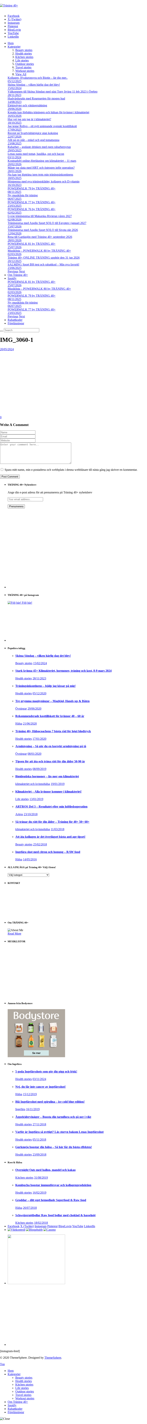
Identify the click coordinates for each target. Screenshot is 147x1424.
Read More (14, 933)
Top (2, 1364)
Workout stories (24, 70)
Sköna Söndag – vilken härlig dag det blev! (34, 84)
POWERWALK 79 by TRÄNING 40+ (32, 188)
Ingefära (20, 1109)
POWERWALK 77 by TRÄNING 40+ (32, 202)
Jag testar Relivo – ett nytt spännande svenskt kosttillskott (42, 126)
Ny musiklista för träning (23, 195)
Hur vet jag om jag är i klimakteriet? (29, 119)
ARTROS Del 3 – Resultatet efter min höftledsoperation (51, 806)
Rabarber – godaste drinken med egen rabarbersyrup (39, 147)
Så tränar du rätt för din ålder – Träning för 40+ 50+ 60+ (52, 821)
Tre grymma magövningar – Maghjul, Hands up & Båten (52, 701)
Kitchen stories (24, 57)
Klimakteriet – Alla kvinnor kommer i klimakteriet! (48, 791)
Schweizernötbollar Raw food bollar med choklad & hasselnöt (55, 1215)
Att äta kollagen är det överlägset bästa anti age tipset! (50, 836)
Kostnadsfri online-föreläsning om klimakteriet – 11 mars (42, 160)
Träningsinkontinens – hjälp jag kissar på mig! (45, 686)
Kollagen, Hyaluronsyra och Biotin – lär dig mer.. (38, 77)
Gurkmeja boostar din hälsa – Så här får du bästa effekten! (53, 1147)
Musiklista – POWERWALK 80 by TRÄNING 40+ (39, 250)
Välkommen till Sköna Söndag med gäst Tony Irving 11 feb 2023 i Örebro (52, 91)
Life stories (22, 60)
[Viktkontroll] (16, 1229)
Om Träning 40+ (18, 274)
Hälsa (18, 723)
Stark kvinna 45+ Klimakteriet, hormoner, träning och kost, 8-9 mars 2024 (63, 670)
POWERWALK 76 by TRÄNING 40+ (32, 209)
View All (20, 74)
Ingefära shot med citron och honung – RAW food (47, 852)
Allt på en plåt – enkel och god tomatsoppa (33, 140)
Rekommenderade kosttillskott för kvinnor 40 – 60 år (49, 716)
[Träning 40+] (9, 5)
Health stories (23, 53)
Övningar (21, 708)
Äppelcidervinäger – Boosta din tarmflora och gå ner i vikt (53, 1116)
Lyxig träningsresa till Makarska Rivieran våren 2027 (40, 216)
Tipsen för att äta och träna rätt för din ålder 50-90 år (50, 761)
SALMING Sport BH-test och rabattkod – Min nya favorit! (43, 264)
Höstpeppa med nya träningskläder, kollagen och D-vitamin (43, 181)
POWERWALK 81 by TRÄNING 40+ (32, 243)
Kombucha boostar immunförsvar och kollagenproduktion (53, 1185)
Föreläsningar (16, 323)
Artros (19, 814)
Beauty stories (23, 50)
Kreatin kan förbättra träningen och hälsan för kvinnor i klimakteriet (48, 112)
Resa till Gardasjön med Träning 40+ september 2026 (40, 236)
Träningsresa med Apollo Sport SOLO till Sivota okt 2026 (43, 230)
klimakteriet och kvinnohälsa (32, 783)
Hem (11, 43)
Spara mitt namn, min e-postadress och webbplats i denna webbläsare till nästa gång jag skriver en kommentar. (71, 469)
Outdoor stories (24, 64)
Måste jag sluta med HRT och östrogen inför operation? (41, 167)
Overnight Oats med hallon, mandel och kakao (45, 1170)
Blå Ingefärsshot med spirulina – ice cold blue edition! (50, 1101)
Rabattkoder (15, 319)
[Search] (1, 331)
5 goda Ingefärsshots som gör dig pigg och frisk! (46, 1071)
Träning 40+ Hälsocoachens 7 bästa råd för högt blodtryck (53, 731)
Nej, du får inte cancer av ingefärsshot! (40, 1086)
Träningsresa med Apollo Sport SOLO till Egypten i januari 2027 (47, 223)
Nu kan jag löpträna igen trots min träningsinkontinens (40, 174)
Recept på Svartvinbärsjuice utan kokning (33, 133)
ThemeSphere (52, 1357)
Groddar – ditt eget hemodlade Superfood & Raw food (50, 1200)
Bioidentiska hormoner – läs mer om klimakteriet (47, 776)
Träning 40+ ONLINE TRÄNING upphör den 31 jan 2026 (44, 257)
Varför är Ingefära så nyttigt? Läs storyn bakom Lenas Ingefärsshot (59, 1131)
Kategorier (14, 46)
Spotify (12, 278)
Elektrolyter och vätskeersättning (27, 105)
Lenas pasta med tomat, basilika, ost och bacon (36, 153)
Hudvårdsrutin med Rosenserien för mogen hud (36, 98)
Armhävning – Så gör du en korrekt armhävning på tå (50, 746)
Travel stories (23, 67)
